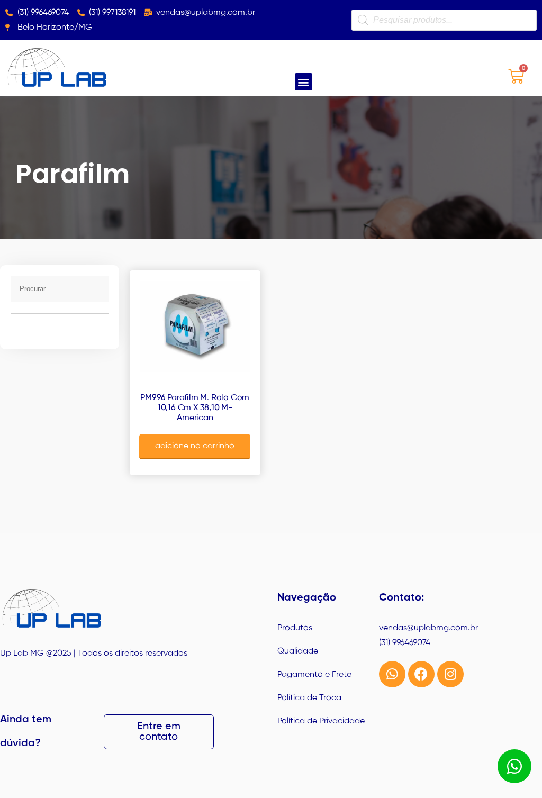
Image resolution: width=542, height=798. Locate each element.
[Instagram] (450, 674)
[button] (303, 81)
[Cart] (516, 75)
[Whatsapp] (392, 674)
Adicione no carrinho (194, 446)
